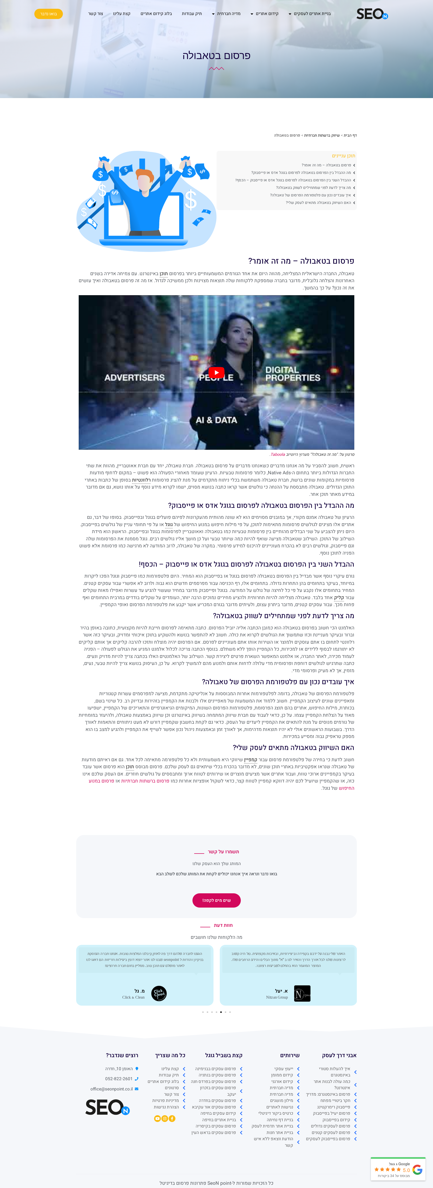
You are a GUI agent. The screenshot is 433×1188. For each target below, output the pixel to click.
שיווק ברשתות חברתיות (322, 135)
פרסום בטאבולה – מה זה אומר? (326, 165)
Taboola (277, 455)
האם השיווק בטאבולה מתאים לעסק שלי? (318, 202)
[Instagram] (164, 1118)
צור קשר (95, 14)
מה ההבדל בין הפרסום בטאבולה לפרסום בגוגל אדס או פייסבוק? (301, 172)
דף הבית (350, 135)
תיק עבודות (192, 14)
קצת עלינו (122, 14)
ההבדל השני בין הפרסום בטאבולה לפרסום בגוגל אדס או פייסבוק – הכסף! (293, 180)
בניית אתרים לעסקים (312, 14)
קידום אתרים (267, 14)
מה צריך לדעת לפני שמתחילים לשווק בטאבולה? (313, 187)
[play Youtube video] (216, 372)
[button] (230, 1012)
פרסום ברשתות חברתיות (145, 780)
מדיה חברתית (229, 14)
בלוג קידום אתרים (156, 14)
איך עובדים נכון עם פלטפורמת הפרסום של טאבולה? (310, 195)
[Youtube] (157, 1118)
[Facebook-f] (172, 1118)
